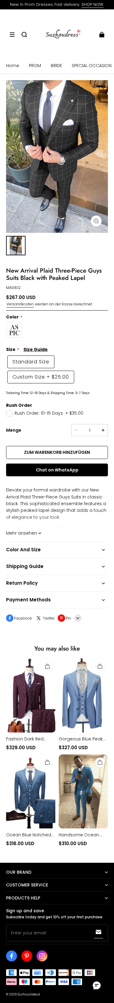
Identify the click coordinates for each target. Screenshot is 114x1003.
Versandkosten (20, 304)
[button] (12, 35)
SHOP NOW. (92, 4)
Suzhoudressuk (29, 994)
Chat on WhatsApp (57, 470)
